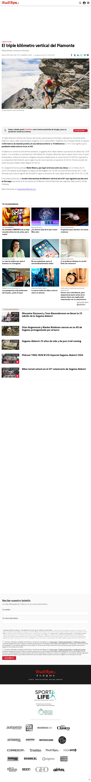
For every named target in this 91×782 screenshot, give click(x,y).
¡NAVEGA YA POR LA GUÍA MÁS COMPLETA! (45, 412)
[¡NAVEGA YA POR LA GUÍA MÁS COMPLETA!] (45, 381)
